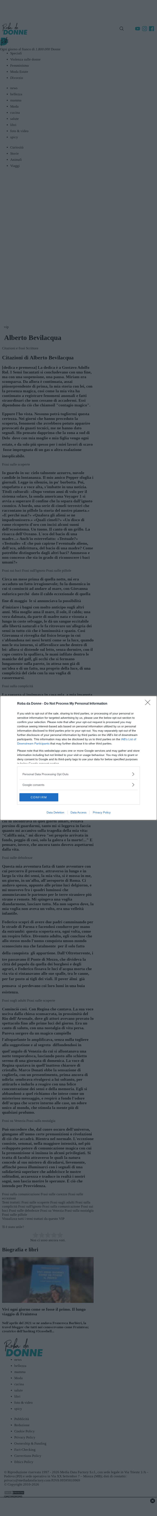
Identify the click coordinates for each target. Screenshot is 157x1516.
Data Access (78, 812)
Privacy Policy (102, 812)
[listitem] (78, 774)
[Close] (149, 704)
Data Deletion (55, 812)
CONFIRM (39, 797)
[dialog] (78, 758)
